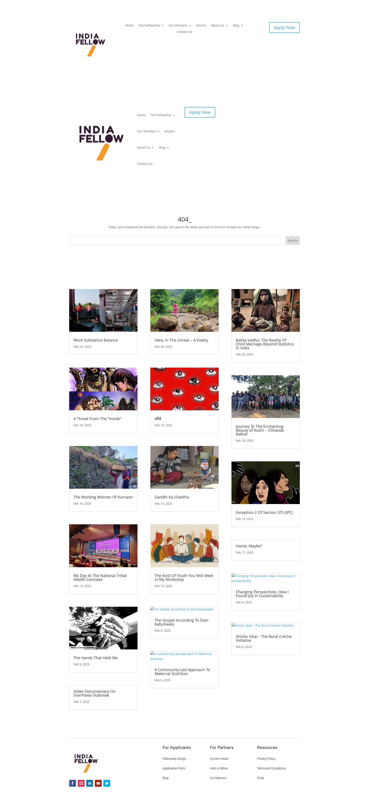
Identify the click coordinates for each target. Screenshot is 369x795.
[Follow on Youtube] (98, 783)
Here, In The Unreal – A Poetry (181, 340)
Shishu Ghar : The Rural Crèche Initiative (263, 638)
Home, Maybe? (249, 545)
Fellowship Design (174, 758)
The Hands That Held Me (95, 657)
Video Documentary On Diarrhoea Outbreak (94, 693)
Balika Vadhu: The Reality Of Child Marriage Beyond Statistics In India (265, 344)
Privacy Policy (266, 758)
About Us (217, 25)
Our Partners (178, 25)
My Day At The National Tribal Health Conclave (100, 577)
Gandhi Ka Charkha (172, 497)
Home (129, 25)
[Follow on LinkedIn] (89, 783)
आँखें (158, 418)
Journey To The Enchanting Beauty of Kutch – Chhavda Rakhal (260, 430)
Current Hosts (219, 758)
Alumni (201, 25)
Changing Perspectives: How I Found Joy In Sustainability (262, 593)
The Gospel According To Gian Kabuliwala (181, 622)
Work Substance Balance (95, 340)
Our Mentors (218, 778)
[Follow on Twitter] (106, 783)
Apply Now (284, 27)
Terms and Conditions (271, 768)
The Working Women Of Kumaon (103, 497)
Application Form (174, 768)
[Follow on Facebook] (72, 783)
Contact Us (184, 32)
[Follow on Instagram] (81, 783)
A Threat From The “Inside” (97, 418)
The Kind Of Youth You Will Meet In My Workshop (184, 577)
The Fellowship (149, 25)
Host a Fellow (219, 768)
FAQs (260, 778)
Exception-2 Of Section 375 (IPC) (264, 512)
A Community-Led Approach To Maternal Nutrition (182, 671)
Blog (236, 25)
